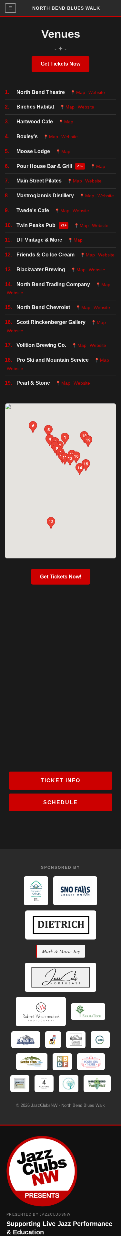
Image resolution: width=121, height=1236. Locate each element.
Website (96, 92)
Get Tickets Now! (60, 576)
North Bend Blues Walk (66, 8)
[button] (48, 431)
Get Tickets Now (60, 64)
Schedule (60, 802)
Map (77, 92)
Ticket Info (60, 780)
